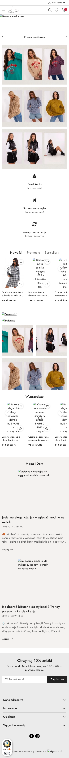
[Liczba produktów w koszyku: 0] (63, 10)
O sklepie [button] (9, 717)
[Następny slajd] (66, 37)
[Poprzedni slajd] (2, 37)
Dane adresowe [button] (13, 700)
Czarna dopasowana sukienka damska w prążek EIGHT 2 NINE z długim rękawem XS (13, 438)
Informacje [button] (10, 708)
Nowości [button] (16, 252)
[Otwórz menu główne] (4, 10)
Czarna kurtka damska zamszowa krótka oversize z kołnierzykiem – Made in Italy (39, 294)
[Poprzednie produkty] (8, 269)
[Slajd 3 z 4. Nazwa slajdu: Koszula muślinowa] (34, 24)
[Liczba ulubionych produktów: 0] (56, 10)
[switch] (7, 753)
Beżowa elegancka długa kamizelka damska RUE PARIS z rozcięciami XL (38, 438)
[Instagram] (37, 736)
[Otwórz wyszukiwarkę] (50, 10)
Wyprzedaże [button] (35, 396)
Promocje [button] (33, 252)
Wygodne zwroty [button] (14, 725)
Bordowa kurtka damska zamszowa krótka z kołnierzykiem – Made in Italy (13, 294)
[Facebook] (31, 736)
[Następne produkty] (61, 269)
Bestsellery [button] (52, 252)
